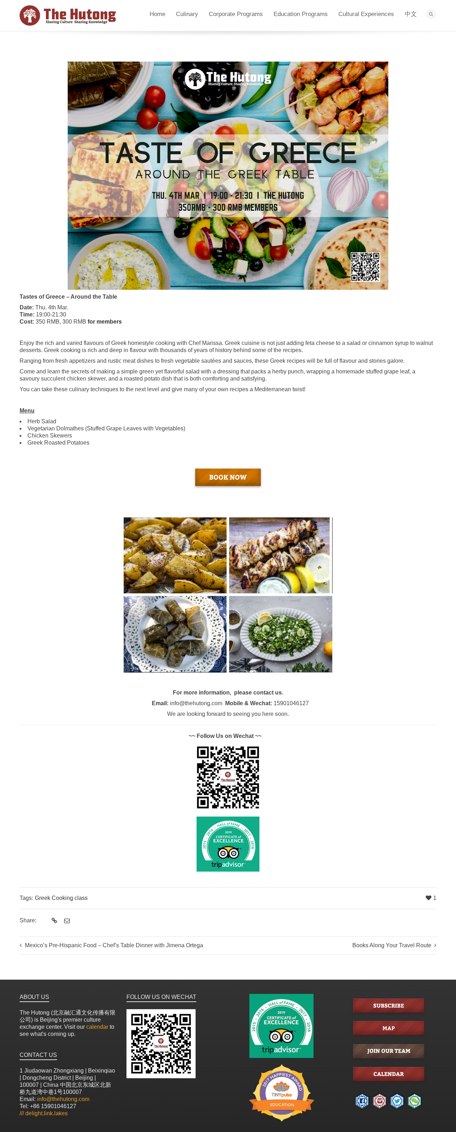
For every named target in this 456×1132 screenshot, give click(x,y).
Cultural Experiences (366, 14)
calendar (97, 1027)
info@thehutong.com (63, 1099)
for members (105, 322)
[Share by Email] (66, 921)
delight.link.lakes (44, 1113)
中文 (411, 14)
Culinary (187, 14)
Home (157, 14)
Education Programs (301, 14)
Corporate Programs (236, 14)
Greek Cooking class (61, 898)
